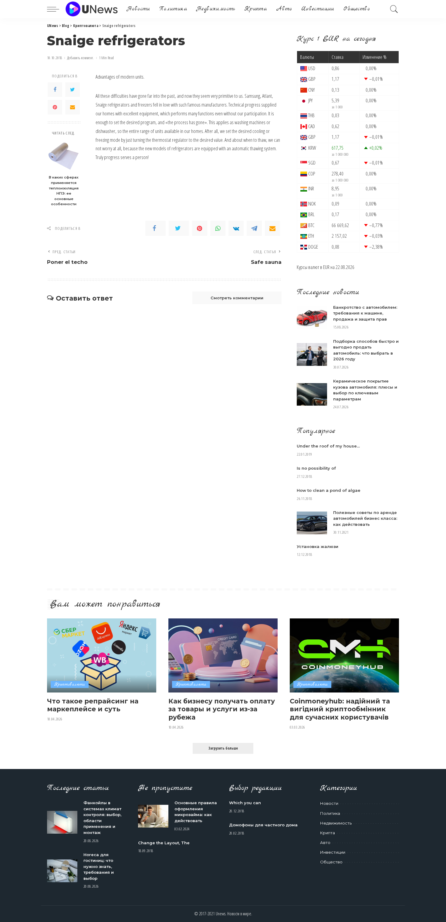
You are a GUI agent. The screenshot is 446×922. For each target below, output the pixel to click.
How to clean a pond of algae (328, 490)
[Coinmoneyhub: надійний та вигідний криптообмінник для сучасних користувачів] (344, 655)
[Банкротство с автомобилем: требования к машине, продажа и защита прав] (312, 317)
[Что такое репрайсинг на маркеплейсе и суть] (101, 655)
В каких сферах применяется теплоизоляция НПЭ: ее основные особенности (64, 190)
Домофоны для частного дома (263, 824)
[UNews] (91, 9)
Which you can (245, 802)
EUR (326, 267)
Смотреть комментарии (237, 297)
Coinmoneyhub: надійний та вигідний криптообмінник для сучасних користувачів (340, 709)
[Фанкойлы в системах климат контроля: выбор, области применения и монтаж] (62, 822)
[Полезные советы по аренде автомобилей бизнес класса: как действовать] (312, 523)
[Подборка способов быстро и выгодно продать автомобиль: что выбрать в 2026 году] (312, 354)
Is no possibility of (316, 468)
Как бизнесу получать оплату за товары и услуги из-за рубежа (221, 709)
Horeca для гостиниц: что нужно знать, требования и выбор (98, 866)
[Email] (72, 107)
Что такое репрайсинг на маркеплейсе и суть (92, 705)
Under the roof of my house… (328, 446)
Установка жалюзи (317, 546)
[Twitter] (72, 89)
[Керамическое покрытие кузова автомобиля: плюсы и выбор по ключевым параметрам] (312, 394)
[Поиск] (394, 9)
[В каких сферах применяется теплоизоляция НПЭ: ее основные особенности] (64, 156)
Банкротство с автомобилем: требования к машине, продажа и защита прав (365, 313)
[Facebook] (55, 89)
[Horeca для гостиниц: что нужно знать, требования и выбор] (62, 870)
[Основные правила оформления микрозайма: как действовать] (153, 816)
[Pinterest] (55, 107)
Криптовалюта (69, 684)
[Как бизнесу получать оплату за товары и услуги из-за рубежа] (223, 655)
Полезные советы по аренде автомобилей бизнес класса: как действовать (365, 518)
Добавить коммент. (80, 58)
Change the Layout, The (164, 842)
